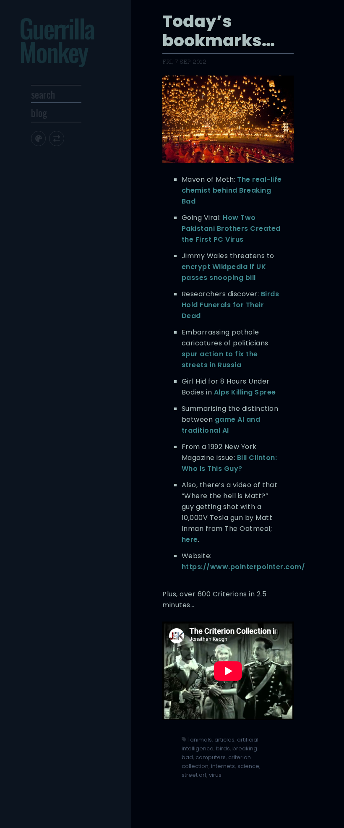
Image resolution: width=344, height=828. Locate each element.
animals (201, 740)
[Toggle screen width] (56, 138)
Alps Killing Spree (245, 392)
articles (224, 740)
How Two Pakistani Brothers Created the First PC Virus (231, 228)
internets (223, 766)
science (248, 766)
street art (194, 775)
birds (223, 748)
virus (215, 775)
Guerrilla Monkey (56, 40)
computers (210, 757)
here (190, 539)
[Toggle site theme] (38, 138)
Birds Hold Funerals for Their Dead (230, 305)
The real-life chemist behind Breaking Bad (232, 190)
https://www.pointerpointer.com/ (243, 567)
